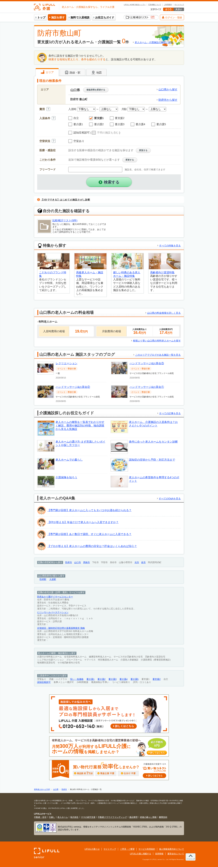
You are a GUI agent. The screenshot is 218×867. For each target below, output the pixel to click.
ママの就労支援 (88, 817)
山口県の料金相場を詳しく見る (164, 313)
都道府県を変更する (95, 90)
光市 (137, 562)
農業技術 (163, 817)
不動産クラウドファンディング (112, 817)
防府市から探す (167, 99)
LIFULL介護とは (92, 849)
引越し (52, 817)
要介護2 (101, 679)
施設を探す (58, 17)
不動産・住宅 (40, 817)
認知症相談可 (44, 682)
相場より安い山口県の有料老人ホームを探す (157, 340)
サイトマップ (179, 4)
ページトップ (190, 859)
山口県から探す (167, 89)
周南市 (86, 562)
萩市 (143, 562)
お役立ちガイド (104, 17)
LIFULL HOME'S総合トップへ (135, 4)
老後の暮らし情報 (148, 817)
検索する (112, 182)
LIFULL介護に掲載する (140, 853)
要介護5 (135, 679)
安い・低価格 (76, 679)
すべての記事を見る (170, 413)
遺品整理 (133, 817)
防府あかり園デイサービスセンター (55, 597)
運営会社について (175, 853)
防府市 (68, 562)
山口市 (77, 562)
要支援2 (157, 679)
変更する (143, 150)
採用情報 (159, 853)
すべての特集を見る (170, 245)
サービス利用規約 (147, 849)
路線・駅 (74, 72)
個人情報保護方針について (171, 849)
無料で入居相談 (80, 17)
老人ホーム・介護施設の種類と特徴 (154, 42)
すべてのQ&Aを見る (170, 498)
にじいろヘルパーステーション (52, 612)
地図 (98, 72)
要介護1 (90, 679)
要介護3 (113, 679)
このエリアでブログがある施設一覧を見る (158, 355)
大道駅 (52, 579)
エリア (49, 72)
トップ (41, 17)
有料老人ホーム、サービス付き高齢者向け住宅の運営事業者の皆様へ (108, 746)
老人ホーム (62, 817)
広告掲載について (154, 4)
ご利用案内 (168, 4)
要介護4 (124, 679)
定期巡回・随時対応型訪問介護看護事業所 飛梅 (61, 628)
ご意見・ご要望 (127, 849)
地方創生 (74, 817)
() (105, 132)
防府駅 (43, 579)
